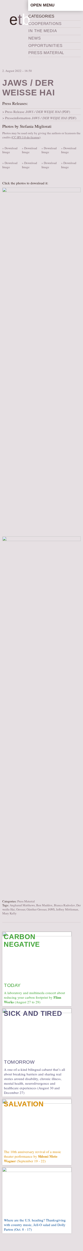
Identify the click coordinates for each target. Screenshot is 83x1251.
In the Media (42, 31)
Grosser (20, 909)
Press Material (46, 53)
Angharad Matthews (22, 905)
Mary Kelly (9, 913)
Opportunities (45, 45)
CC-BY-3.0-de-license (25, 137)
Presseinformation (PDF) (40, 118)
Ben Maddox (44, 905)
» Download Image (10, 150)
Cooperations (44, 23)
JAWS (51, 909)
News (34, 38)
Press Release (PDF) (37, 111)
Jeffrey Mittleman (67, 909)
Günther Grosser (36, 909)
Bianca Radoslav (64, 905)
